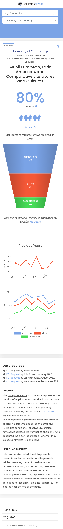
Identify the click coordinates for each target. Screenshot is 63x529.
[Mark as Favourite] (57, 46)
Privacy (33, 525)
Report (9, 45)
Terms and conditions (13, 525)
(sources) (35, 221)
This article (48, 411)
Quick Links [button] (9, 510)
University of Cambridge (30, 51)
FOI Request (13, 374)
